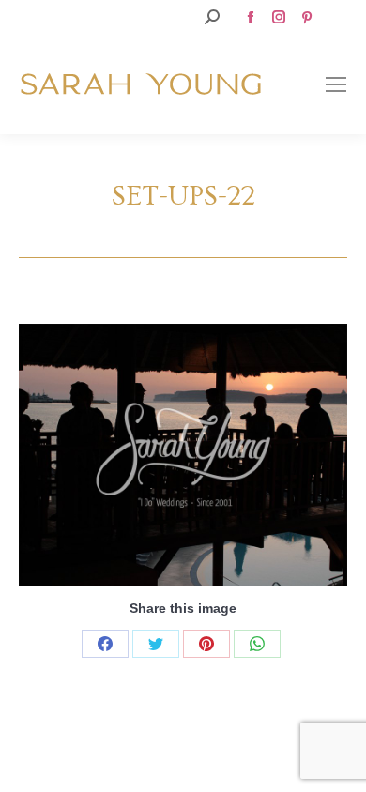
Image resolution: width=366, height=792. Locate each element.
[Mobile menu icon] (336, 84)
